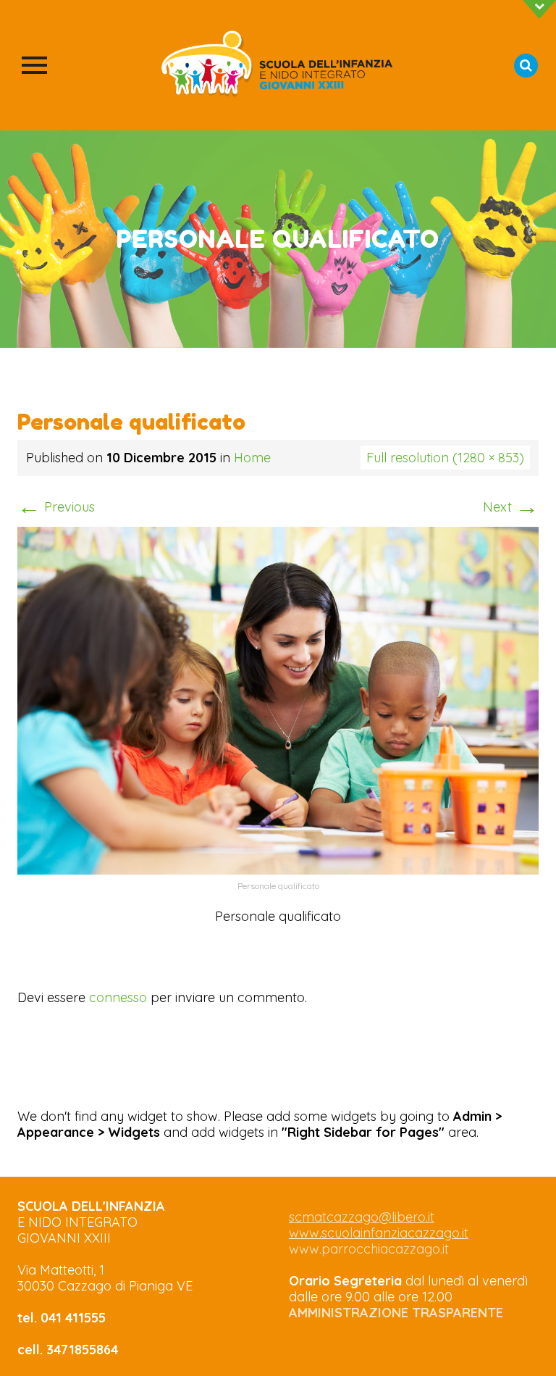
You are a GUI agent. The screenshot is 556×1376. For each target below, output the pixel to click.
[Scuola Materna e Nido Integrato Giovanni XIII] (277, 65)
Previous (56, 507)
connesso (118, 997)
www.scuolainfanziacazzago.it (378, 1233)
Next (511, 507)
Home (252, 457)
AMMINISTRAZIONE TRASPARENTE (396, 1312)
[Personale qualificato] (278, 699)
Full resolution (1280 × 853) (445, 457)
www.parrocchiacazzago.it (369, 1249)
